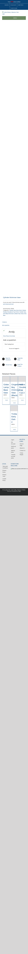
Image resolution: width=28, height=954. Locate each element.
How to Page (21, 649)
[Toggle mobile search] (25, 12)
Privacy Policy (4, 676)
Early (17, 310)
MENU (15, 18)
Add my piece (13, 656)
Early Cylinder (22, 310)
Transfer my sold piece (13, 661)
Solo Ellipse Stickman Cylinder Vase (11, 313)
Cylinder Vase (12, 310)
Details (6, 502)
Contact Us (22, 655)
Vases (22, 313)
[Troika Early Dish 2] (14, 562)
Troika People (21, 659)
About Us (22, 653)
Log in (12, 645)
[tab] (14, 322)
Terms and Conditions (5, 672)
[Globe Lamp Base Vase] (6, 430)
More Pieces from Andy (9, 336)
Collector (4, 322)
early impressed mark (8, 304)
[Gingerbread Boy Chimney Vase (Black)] (14, 430)
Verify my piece (13, 652)
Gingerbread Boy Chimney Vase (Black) (17, 492)
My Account (13, 648)
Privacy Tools (4, 680)
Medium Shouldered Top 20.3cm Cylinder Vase (14, 312)
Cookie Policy (4, 684)
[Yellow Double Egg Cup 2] (22, 430)
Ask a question (5, 325)
